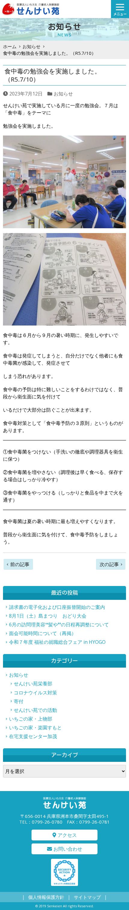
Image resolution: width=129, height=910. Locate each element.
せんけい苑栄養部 (33, 683)
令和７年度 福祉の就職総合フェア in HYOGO (57, 642)
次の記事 (109, 564)
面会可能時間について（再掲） (42, 633)
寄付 (18, 701)
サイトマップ (87, 897)
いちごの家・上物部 (30, 718)
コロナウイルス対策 (35, 692)
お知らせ (31, 46)
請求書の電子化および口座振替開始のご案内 (57, 607)
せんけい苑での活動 (35, 710)
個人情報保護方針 (46, 897)
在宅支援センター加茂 (33, 736)
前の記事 (19, 564)
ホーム (9, 46)
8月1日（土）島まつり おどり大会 (47, 615)
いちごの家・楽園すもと (35, 727)
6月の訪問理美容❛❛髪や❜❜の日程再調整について (59, 624)
